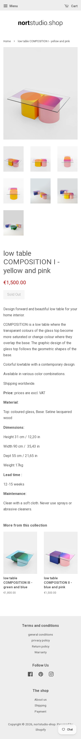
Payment (40, 711)
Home (7, 41)
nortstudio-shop (45, 724)
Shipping (40, 705)
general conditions (40, 634)
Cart (74, 6)
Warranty (40, 652)
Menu (13, 6)
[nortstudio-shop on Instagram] (51, 675)
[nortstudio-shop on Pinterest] (40, 675)
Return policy (40, 646)
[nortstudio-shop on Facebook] (30, 675)
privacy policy (41, 640)
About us (40, 699)
